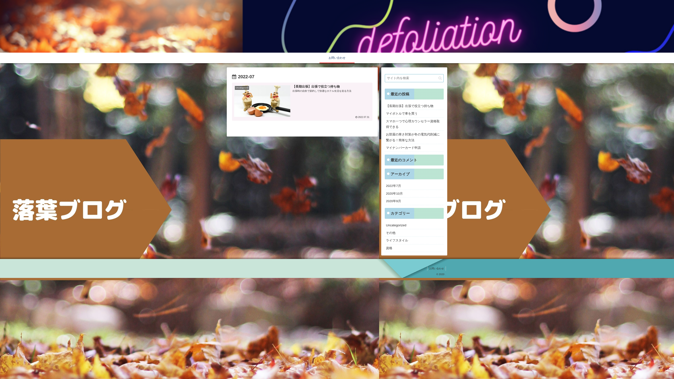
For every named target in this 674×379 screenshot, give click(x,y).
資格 (389, 248)
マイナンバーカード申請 (403, 147)
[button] (440, 78)
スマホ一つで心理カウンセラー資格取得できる (413, 124)
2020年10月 (394, 193)
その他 (390, 233)
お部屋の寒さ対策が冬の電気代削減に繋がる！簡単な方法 (413, 137)
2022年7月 (393, 186)
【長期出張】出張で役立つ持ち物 (409, 106)
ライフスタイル (397, 240)
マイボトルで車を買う (402, 113)
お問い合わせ (436, 268)
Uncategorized (396, 225)
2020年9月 (393, 201)
